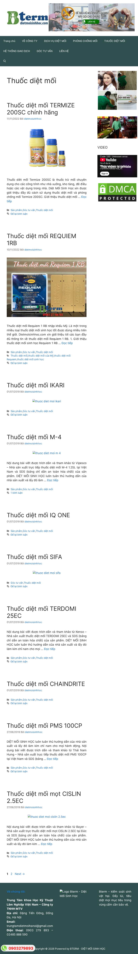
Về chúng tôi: (16, 891)
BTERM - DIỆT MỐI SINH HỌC (87, 948)
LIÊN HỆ (64, 51)
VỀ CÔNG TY (29, 41)
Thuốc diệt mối (44, 210)
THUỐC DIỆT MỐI (114, 41)
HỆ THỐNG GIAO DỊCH (16, 51)
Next (20, 874)
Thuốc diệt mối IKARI (35, 385)
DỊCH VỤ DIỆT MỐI (55, 41)
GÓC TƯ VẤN (45, 51)
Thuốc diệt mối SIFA (34, 556)
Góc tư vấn (29, 210)
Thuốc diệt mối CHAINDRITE (46, 683)
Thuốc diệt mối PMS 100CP (44, 725)
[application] (117, 166)
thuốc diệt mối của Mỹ (41, 355)
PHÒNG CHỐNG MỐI (85, 41)
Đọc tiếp (67, 343)
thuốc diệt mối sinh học (30, 359)
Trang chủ (9, 41)
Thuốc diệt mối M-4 (34, 436)
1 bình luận (17, 492)
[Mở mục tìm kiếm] (4, 61)
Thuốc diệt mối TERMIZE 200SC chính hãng (41, 109)
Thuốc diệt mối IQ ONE (38, 515)
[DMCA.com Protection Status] (117, 201)
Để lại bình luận (19, 213)
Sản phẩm (16, 210)
